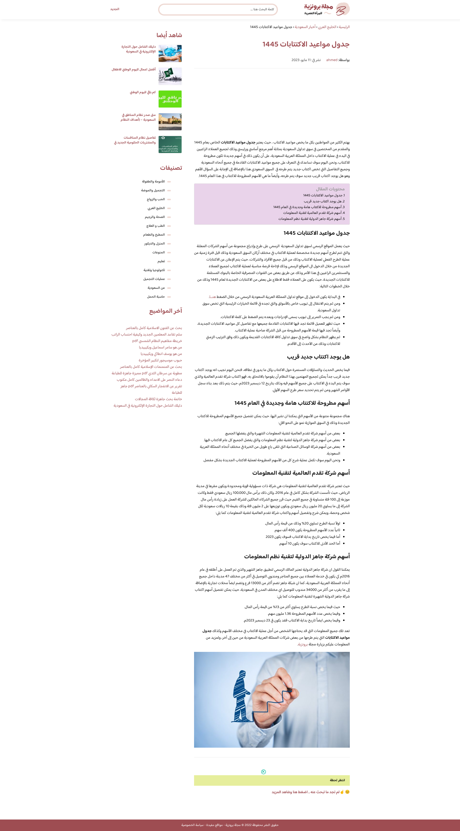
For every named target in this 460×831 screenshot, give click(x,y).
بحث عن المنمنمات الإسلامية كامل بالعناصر (151, 367)
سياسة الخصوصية (192, 825)
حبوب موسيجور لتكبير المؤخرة (160, 360)
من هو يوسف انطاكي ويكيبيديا (161, 354)
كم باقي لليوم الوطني (143, 92)
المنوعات (158, 253)
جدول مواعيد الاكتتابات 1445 (322, 196)
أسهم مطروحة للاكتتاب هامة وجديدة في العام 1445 (307, 207)
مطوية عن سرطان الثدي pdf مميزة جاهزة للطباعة (147, 373)
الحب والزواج (156, 199)
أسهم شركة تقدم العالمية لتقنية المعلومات (312, 213)
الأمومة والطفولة (153, 182)
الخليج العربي (156, 208)
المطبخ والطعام (154, 235)
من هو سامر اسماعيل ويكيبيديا (160, 347)
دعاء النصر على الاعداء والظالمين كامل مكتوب (149, 380)
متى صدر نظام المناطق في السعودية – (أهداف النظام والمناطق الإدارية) (138, 120)
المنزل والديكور (154, 244)
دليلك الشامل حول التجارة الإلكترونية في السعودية (138, 49)
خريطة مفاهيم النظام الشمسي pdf (157, 341)
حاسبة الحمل (156, 297)
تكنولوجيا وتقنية (154, 270)
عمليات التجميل (154, 279)
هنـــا (212, 297)
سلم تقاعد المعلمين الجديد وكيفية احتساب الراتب (146, 334)
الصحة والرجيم (155, 217)
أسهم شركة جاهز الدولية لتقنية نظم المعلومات (310, 219)
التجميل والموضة (153, 191)
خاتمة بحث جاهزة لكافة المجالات (158, 399)
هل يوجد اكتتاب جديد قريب (323, 202)
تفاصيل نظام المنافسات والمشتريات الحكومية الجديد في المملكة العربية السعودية (135, 142)
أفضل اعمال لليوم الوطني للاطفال (134, 70)
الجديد (114, 9)
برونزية (303, 644)
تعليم (161, 261)
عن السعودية (156, 288)
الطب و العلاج (155, 226)
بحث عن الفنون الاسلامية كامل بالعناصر (154, 328)
